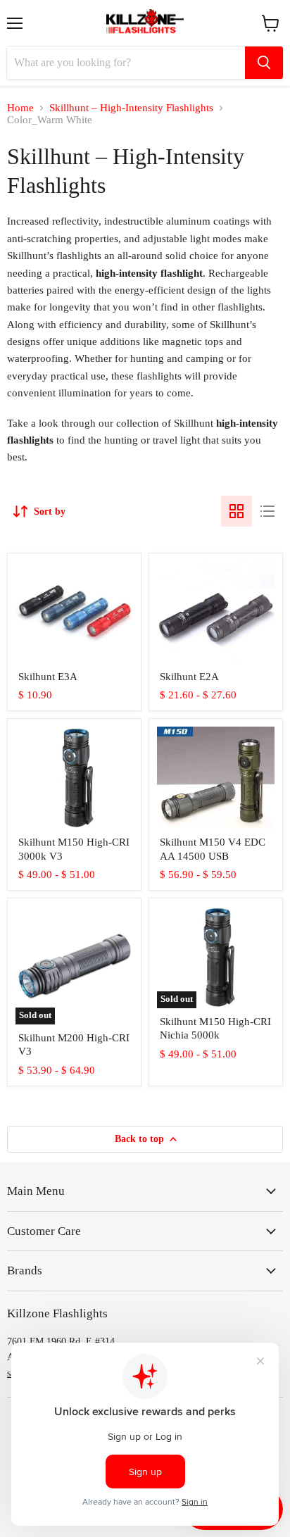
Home (20, 107)
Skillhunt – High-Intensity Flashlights (131, 107)
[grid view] (236, 511)
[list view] (267, 511)
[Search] (264, 62)
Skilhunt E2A (189, 676)
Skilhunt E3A (47, 676)
